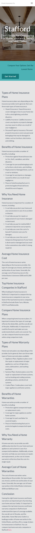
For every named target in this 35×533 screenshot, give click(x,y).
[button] (10, 76)
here (9, 530)
